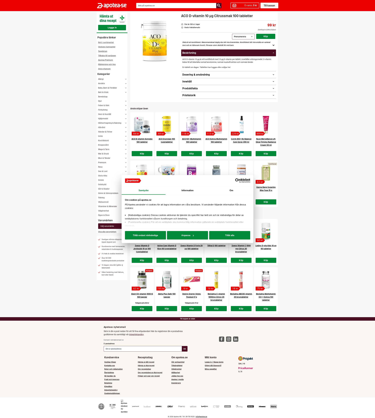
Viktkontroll (103, 202)
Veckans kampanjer (106, 47)
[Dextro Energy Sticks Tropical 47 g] (191, 280)
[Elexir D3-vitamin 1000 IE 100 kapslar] (142, 280)
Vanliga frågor (110, 362)
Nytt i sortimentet (106, 42)
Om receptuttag (144, 369)
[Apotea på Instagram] (229, 339)
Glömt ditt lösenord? (213, 365)
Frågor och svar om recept (149, 376)
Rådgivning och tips (107, 64)
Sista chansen (104, 69)
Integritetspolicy (110, 390)
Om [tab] (231, 190)
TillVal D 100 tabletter (216, 245)
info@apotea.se (201, 417)
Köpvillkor (108, 386)
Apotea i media (177, 379)
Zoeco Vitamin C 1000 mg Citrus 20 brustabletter (241, 248)
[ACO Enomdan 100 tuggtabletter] (167, 125)
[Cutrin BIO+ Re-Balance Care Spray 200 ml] (241, 125)
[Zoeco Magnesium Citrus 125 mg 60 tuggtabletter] (216, 173)
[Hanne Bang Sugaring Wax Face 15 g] (266, 173)
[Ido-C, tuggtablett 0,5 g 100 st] (241, 173)
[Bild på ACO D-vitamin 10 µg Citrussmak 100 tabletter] (154, 40)
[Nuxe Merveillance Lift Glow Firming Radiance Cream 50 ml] (266, 125)
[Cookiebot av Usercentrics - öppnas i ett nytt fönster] (237, 180)
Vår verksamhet (177, 362)
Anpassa (185, 235)
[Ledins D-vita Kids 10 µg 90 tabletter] (266, 231)
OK (184, 349)
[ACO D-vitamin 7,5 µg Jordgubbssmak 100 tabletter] (142, 173)
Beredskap (103, 96)
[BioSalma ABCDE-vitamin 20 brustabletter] (241, 280)
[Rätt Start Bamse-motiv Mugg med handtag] (167, 173)
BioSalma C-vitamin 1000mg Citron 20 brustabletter (216, 297)
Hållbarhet (175, 372)
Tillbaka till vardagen (107, 55)
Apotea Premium (105, 60)
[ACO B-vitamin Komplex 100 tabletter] (142, 125)
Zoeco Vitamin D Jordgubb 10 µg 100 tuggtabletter (142, 248)
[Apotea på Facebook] (222, 339)
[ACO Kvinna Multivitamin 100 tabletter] (216, 125)
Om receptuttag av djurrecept (150, 372)
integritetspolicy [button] (136, 334)
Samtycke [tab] (144, 190)
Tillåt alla (229, 235)
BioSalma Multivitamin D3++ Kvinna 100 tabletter (266, 297)
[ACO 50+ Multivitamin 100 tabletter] (191, 125)
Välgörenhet (103, 211)
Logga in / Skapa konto (214, 362)
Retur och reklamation (113, 369)
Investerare (176, 383)
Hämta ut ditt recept (146, 362)
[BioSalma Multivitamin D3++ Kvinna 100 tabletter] (266, 280)
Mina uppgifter (211, 369)
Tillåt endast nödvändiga (145, 235)
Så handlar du (110, 376)
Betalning (108, 383)
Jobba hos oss (177, 376)
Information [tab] (187, 190)
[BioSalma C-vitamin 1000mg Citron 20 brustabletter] (216, 280)
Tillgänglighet (176, 365)
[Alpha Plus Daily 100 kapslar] (167, 280)
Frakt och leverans (111, 379)
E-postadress (109, 343)
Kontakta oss (109, 365)
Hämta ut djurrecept (146, 365)
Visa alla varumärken (107, 232)
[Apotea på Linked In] (236, 339)
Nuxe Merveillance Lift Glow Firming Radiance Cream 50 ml (266, 142)
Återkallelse (109, 372)
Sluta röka (102, 175)
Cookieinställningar (112, 393)
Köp (266, 36)
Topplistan (102, 51)
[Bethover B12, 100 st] (191, 173)
